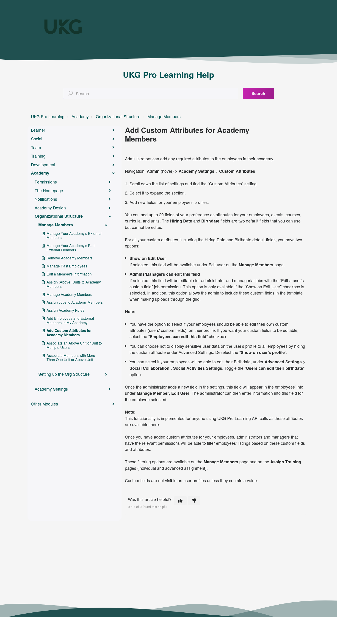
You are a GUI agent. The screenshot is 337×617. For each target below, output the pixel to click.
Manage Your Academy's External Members (74, 235)
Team (36, 147)
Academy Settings (51, 389)
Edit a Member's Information (69, 273)
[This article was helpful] (180, 500)
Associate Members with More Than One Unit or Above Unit (71, 357)
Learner (38, 130)
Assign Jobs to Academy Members (75, 302)
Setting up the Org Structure (64, 374)
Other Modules (44, 404)
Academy (80, 116)
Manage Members (164, 116)
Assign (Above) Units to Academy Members (74, 284)
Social (36, 139)
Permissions (46, 182)
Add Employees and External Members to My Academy (70, 320)
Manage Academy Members (69, 294)
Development (43, 164)
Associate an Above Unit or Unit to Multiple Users (74, 345)
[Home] (63, 27)
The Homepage (49, 190)
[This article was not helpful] (194, 500)
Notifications (46, 199)
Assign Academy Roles (65, 310)
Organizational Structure (118, 116)
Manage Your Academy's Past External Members (71, 247)
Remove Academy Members (69, 257)
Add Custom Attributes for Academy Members (69, 332)
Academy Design (50, 208)
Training (38, 156)
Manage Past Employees (67, 265)
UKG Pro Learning (47, 116)
